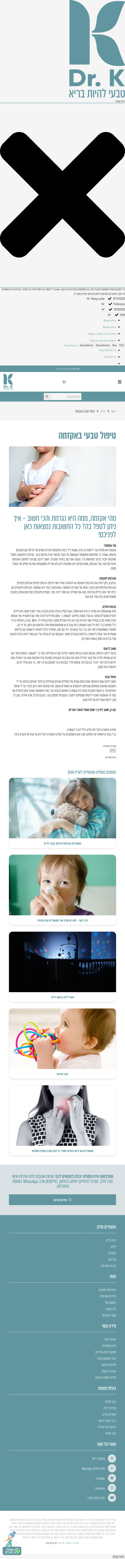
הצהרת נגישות (109, 1371)
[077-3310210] (110, 1458)
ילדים (113, 1246)
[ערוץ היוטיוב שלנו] (110, 1498)
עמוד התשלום (109, 1315)
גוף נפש (112, 1259)
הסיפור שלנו (110, 1339)
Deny (114, 345)
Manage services (109, 327)
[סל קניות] (64, 382)
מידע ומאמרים (109, 1345)
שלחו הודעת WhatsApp (93, 1468)
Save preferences (86, 345)
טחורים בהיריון (109, 1414)
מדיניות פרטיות (110, 357)
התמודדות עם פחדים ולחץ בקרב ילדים (62, 843)
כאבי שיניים (62, 1074)
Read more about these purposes (103, 340)
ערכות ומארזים (108, 1265)
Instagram (100, 1488)
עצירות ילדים (110, 1408)
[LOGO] (8, 382)
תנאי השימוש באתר (106, 1358)
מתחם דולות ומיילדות (105, 1352)
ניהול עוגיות (118, 1556)
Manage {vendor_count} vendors (102, 333)
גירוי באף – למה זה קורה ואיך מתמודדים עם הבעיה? (62, 920)
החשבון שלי (110, 1302)
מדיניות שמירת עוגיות (107, 350)
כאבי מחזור (110, 1433)
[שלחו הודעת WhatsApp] (110, 1468)
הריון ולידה (111, 1240)
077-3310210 (98, 1458)
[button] (62, 195)
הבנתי (121, 345)
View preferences (103, 345)
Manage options (110, 320)
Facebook (100, 1478)
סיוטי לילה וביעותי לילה (62, 997)
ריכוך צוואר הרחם (107, 1420)
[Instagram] (110, 1488)
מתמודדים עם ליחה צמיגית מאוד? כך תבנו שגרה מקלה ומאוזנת (62, 1151)
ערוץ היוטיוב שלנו (96, 1498)
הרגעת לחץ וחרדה (107, 1427)
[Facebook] (110, 1478)
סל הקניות (111, 1309)
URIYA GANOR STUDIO (69, 1542)
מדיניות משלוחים (108, 1296)
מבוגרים (112, 1253)
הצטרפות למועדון (107, 1290)
